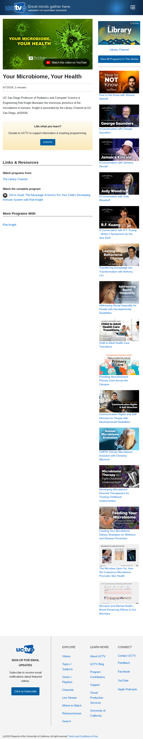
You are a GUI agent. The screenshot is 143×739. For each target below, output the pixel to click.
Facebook (124, 671)
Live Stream (69, 697)
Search (66, 721)
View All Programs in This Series (119, 59)
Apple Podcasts (127, 689)
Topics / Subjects (67, 666)
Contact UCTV (127, 655)
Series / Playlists (67, 679)
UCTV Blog (97, 664)
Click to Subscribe (25, 691)
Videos (66, 656)
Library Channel (119, 49)
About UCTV (98, 656)
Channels (68, 689)
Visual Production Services (96, 697)
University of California (97, 713)
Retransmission (71, 713)
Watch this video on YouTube (66, 63)
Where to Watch (72, 705)
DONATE (47, 142)
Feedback (124, 662)
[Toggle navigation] (132, 7)
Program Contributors (97, 674)
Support (95, 684)
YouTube (123, 680)
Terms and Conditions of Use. (83, 736)
